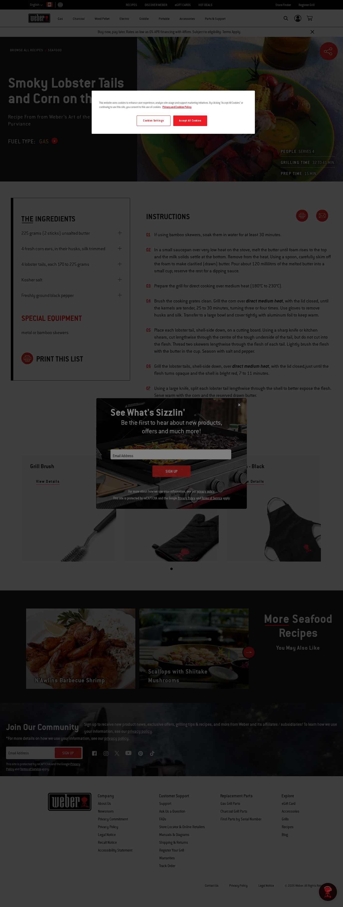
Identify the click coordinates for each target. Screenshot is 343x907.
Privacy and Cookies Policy (176, 107)
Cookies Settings (153, 120)
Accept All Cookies (190, 120)
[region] (173, 112)
